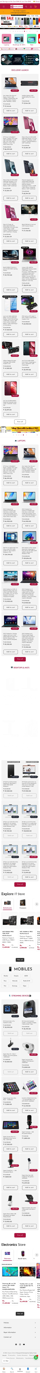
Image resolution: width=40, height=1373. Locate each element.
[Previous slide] (10, 31)
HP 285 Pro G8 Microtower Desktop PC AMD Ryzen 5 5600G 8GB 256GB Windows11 (10, 784)
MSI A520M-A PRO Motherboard (26, 932)
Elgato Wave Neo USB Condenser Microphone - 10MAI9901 (28, 1177)
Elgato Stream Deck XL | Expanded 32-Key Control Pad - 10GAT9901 (9, 1138)
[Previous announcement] (3, 12)
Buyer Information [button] (10, 1332)
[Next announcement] (37, 12)
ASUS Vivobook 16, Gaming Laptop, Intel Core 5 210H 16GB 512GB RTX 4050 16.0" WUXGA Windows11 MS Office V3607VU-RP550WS (10, 636)
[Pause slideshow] (38, 31)
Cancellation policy (30, 1358)
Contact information (22, 1355)
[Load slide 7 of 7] (27, 31)
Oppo (24, 986)
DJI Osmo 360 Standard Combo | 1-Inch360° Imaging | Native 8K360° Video (29, 1022)
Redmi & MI (26, 981)
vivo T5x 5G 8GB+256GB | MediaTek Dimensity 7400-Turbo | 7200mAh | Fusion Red (10, 403)
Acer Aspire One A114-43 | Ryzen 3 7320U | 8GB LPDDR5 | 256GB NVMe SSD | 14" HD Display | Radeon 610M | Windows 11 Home (10, 98)
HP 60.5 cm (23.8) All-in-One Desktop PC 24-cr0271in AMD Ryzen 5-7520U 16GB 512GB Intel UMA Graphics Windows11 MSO (29, 865)
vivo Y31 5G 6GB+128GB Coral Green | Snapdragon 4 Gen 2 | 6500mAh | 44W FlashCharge (29, 363)
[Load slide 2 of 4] (19, 435)
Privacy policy (11, 1355)
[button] (4, 7)
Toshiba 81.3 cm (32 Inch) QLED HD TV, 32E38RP (26, 1286)
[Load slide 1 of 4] (17, 435)
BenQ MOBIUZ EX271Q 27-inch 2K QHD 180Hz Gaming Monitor (10, 269)
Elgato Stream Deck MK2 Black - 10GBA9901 (9, 1098)
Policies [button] (6, 1323)
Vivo (5, 986)
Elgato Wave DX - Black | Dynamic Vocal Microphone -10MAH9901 (10, 1055)
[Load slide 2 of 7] (15, 31)
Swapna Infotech (12, 1353)
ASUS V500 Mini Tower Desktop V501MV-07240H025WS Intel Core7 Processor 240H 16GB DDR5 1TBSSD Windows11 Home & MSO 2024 (10, 744)
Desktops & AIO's (19, 45)
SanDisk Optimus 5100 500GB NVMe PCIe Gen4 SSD (28, 97)
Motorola (14, 981)
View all (20, 421)
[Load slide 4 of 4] (23, 435)
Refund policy (20, 1358)
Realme (6, 976)
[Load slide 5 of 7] (22, 31)
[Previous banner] (3, 59)
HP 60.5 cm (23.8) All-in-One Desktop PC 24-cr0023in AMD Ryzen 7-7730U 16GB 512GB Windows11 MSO (10, 824)
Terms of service (10, 1358)
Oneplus (16, 976)
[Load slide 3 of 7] (18, 31)
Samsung (14, 986)
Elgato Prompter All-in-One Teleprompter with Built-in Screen (29, 1209)
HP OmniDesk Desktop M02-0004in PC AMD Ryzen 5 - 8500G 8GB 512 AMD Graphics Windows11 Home (10, 697)
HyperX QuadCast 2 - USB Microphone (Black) (9, 1171)
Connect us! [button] (7, 1337)
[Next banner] (36, 59)
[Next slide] (30, 31)
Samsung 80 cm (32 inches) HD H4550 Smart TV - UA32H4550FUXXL (9, 1286)
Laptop (6, 45)
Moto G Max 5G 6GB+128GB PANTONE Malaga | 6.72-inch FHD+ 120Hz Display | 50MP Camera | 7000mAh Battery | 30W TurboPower (29, 140)
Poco (5, 981)
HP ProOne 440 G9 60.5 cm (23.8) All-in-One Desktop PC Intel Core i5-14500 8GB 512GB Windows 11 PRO (29, 784)
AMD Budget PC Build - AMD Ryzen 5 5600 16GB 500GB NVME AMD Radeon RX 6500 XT (29, 743)
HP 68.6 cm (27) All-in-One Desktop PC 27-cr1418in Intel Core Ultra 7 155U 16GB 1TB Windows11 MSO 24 (29, 824)
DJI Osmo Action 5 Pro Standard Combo (9, 1021)
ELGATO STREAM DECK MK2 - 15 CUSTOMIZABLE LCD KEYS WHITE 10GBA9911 (29, 1099)
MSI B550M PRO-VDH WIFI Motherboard (8, 933)
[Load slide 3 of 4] (21, 435)
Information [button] (8, 1327)
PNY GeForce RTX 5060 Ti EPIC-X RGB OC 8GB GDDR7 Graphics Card (29, 318)
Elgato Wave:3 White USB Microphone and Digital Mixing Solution (9, 1215)
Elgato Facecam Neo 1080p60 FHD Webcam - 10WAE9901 (28, 1061)
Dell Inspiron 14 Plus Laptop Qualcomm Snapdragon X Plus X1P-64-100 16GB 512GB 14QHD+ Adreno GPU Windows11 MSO (29, 550)
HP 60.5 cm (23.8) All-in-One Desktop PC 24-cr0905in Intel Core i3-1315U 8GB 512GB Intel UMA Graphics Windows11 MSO (10, 865)
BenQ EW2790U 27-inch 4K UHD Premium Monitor (29, 225)
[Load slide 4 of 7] (20, 31)
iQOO (26, 976)
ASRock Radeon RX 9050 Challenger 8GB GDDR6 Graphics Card (9, 362)
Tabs (31, 45)
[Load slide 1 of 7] (13, 31)
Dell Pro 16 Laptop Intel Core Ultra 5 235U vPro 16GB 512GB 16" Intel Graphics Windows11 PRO (10, 550)
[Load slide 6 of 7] (24, 31)
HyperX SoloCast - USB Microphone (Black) (28, 1132)
